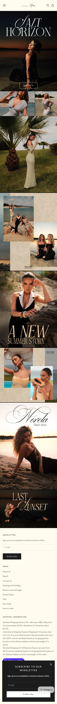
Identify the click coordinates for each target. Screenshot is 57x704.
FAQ (4, 599)
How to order (8, 608)
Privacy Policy (8, 594)
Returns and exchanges (12, 590)
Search (5, 576)
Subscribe (28, 694)
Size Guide (7, 604)
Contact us (7, 581)
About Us (7, 571)
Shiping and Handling (11, 585)
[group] (28, 103)
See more (29, 85)
